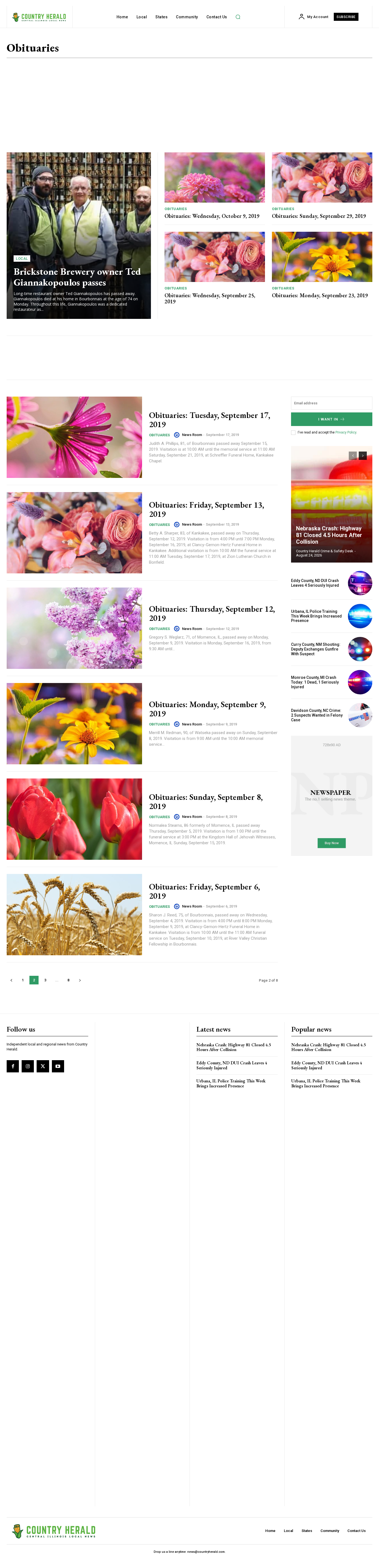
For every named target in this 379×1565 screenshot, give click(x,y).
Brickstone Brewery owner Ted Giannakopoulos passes (77, 276)
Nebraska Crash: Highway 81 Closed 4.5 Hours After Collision (329, 535)
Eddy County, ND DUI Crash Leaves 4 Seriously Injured (315, 583)
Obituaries (176, 209)
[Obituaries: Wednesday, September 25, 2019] (215, 257)
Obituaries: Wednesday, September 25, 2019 (210, 298)
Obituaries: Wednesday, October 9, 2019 (212, 216)
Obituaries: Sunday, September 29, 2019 (319, 216)
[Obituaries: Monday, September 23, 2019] (322, 257)
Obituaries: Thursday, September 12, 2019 (212, 613)
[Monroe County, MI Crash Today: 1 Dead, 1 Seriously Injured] (360, 682)
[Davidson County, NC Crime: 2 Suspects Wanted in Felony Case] (360, 715)
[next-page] (79, 980)
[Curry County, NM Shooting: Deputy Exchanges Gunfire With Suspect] (360, 649)
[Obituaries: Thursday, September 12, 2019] (74, 628)
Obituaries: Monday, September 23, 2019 (320, 295)
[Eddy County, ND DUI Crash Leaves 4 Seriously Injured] (360, 583)
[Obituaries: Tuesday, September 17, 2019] (74, 437)
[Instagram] (28, 1066)
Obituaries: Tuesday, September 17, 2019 (209, 420)
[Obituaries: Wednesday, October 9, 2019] (215, 177)
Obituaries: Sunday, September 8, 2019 (206, 802)
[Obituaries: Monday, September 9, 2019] (74, 723)
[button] (238, 17)
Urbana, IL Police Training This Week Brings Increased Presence (316, 616)
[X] (43, 1066)
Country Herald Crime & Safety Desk (324, 551)
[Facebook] (13, 1066)
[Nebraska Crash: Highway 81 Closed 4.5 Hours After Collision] (332, 504)
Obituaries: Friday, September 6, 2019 (204, 891)
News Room (192, 435)
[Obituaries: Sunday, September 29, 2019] (322, 177)
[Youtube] (58, 1066)
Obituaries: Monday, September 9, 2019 (207, 709)
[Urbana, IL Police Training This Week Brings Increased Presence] (360, 616)
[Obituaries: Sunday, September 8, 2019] (74, 819)
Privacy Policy (345, 432)
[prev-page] (11, 980)
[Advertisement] (189, 105)
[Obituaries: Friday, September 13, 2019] (74, 532)
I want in (328, 419)
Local (22, 258)
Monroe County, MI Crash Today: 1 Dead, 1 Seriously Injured (315, 682)
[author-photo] (177, 435)
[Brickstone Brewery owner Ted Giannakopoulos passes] (79, 235)
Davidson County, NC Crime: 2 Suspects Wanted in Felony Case (317, 715)
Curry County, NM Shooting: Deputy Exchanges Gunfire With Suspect (315, 649)
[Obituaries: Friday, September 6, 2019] (74, 914)
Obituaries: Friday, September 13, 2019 (206, 509)
